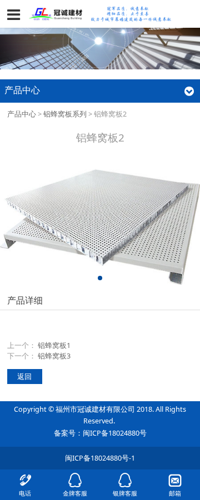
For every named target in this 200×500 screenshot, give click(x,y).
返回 (24, 376)
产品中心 (21, 114)
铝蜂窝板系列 (65, 114)
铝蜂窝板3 (54, 356)
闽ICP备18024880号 (115, 433)
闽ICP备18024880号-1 (100, 458)
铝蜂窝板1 (54, 345)
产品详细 (25, 300)
